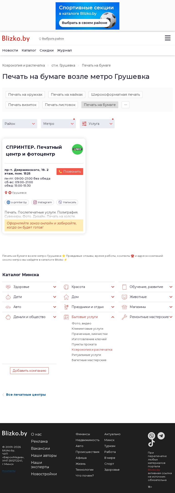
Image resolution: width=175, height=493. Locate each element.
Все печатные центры (26, 395)
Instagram (45, 202)
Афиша (81, 458)
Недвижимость (87, 440)
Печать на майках (67, 94)
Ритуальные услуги (86, 355)
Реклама (39, 441)
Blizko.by (154, 469)
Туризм (109, 446)
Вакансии (40, 448)
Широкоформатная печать (115, 94)
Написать (69, 202)
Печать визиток (22, 105)
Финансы (83, 434)
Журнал (64, 50)
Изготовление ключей (89, 339)
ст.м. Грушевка (63, 65)
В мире (109, 458)
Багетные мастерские (89, 360)
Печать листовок (60, 105)
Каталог (29, 50)
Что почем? (85, 475)
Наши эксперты (40, 464)
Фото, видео (81, 323)
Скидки (47, 50)
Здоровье (112, 469)
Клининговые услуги (87, 328)
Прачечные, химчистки (90, 334)
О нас (36, 434)
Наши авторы (44, 455)
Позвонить (72, 171)
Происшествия (87, 452)
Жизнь (80, 463)
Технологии (84, 469)
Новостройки (44, 474)
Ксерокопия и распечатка (23, 65)
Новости (10, 50)
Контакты (8, 470)
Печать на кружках (25, 94)
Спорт (109, 463)
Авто (79, 446)
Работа (110, 452)
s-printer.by (19, 202)
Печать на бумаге (100, 105)
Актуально (112, 434)
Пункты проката (84, 344)
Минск (109, 440)
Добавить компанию (29, 371)
